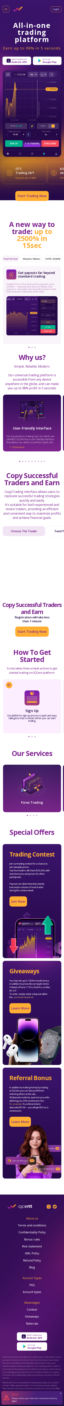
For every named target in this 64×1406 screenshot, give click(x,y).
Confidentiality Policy (32, 1232)
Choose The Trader (24, 531)
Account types (32, 1292)
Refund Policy (32, 1261)
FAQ (32, 1285)
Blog (32, 1267)
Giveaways (32, 1317)
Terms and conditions (32, 1225)
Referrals (32, 1324)
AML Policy (32, 1253)
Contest (32, 1310)
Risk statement (32, 1246)
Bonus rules (32, 1240)
